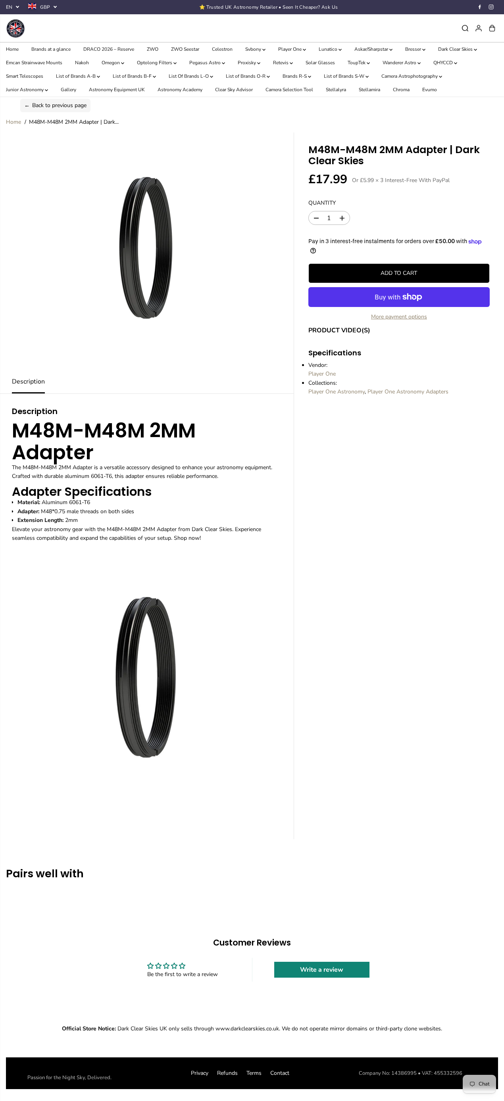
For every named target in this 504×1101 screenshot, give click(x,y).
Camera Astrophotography (410, 76)
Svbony (253, 49)
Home (12, 49)
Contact (279, 1073)
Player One (290, 49)
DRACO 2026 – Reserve (108, 49)
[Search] (465, 28)
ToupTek (357, 62)
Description (28, 381)
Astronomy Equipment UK (117, 89)
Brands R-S (295, 76)
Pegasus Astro (205, 62)
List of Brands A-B (76, 76)
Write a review (321, 969)
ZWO (152, 49)
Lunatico (329, 49)
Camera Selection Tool (289, 89)
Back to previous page (55, 105)
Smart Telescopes (24, 76)
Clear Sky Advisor (234, 89)
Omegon (111, 62)
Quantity (322, 203)
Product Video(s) (339, 330)
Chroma (401, 89)
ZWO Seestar (185, 49)
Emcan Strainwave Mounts (34, 62)
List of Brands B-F (133, 76)
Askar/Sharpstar (371, 49)
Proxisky (247, 62)
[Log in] (479, 28)
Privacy (199, 1073)
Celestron (222, 49)
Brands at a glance (51, 49)
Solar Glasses (320, 62)
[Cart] (492, 28)
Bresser (413, 49)
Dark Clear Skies (456, 49)
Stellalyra (336, 89)
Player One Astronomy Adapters (407, 391)
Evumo (429, 89)
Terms (254, 1073)
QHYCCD (443, 62)
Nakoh (82, 62)
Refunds (227, 1073)
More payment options (399, 316)
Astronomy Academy (180, 89)
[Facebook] (480, 7)
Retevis (281, 62)
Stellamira (369, 89)
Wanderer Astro (400, 62)
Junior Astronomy (25, 89)
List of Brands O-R (246, 76)
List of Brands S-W (344, 76)
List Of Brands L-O (189, 76)
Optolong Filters (155, 62)
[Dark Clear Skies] (67, 28)
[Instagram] (491, 7)
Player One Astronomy (336, 391)
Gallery (68, 89)
